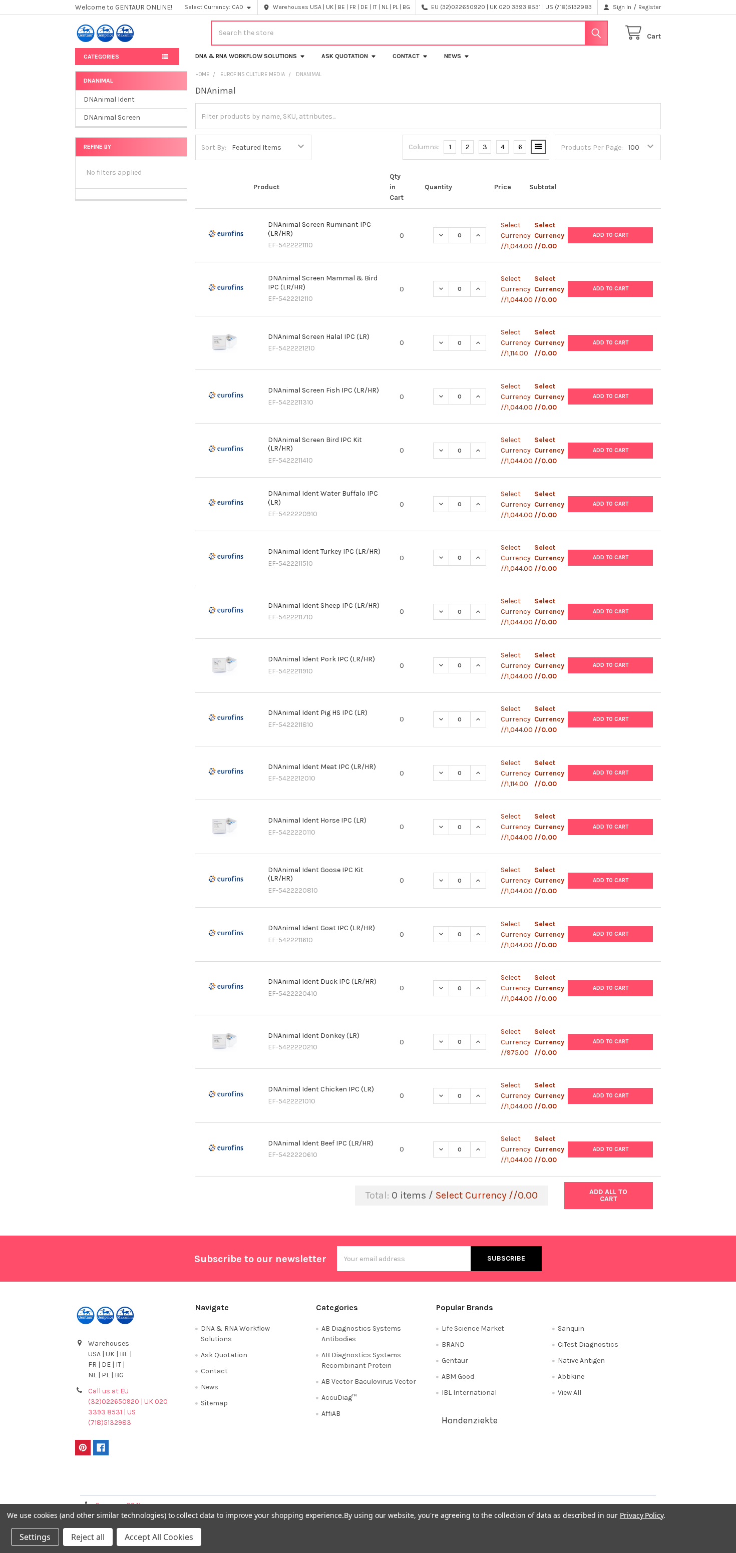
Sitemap (214, 1403)
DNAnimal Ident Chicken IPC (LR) (321, 1089)
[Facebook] (101, 1447)
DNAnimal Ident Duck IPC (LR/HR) (322, 981)
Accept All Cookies (159, 1536)
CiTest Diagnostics (588, 1344)
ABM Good (458, 1376)
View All (569, 1392)
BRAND (453, 1344)
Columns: (424, 147)
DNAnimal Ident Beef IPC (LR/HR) (321, 1143)
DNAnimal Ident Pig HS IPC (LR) (317, 712)
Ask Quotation (344, 56)
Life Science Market (473, 1328)
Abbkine (571, 1376)
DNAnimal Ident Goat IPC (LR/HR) (321, 928)
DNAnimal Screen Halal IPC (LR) (319, 336)
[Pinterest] (83, 1447)
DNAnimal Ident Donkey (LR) (313, 1035)
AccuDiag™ (338, 1397)
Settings (35, 1536)
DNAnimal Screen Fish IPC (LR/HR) (323, 390)
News (452, 56)
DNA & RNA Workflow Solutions (246, 56)
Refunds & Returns (441, 1483)
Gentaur (455, 1360)
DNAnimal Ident (109, 99)
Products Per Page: (592, 147)
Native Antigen (581, 1360)
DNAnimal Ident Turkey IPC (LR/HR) (324, 551)
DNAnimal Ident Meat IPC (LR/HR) (322, 766)
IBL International (469, 1392)
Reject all (88, 1536)
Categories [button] (101, 56)
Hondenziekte (470, 1420)
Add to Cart (610, 235)
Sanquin (571, 1328)
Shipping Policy (294, 1483)
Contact (406, 56)
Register (649, 7)
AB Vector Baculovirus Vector (368, 1381)
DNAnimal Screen (112, 117)
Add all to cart (608, 1195)
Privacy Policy (587, 1483)
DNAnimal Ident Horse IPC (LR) (317, 820)
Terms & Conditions (148, 1483)
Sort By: (213, 147)
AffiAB (330, 1413)
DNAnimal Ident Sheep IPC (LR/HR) (324, 605)
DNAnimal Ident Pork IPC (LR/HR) (321, 659)
